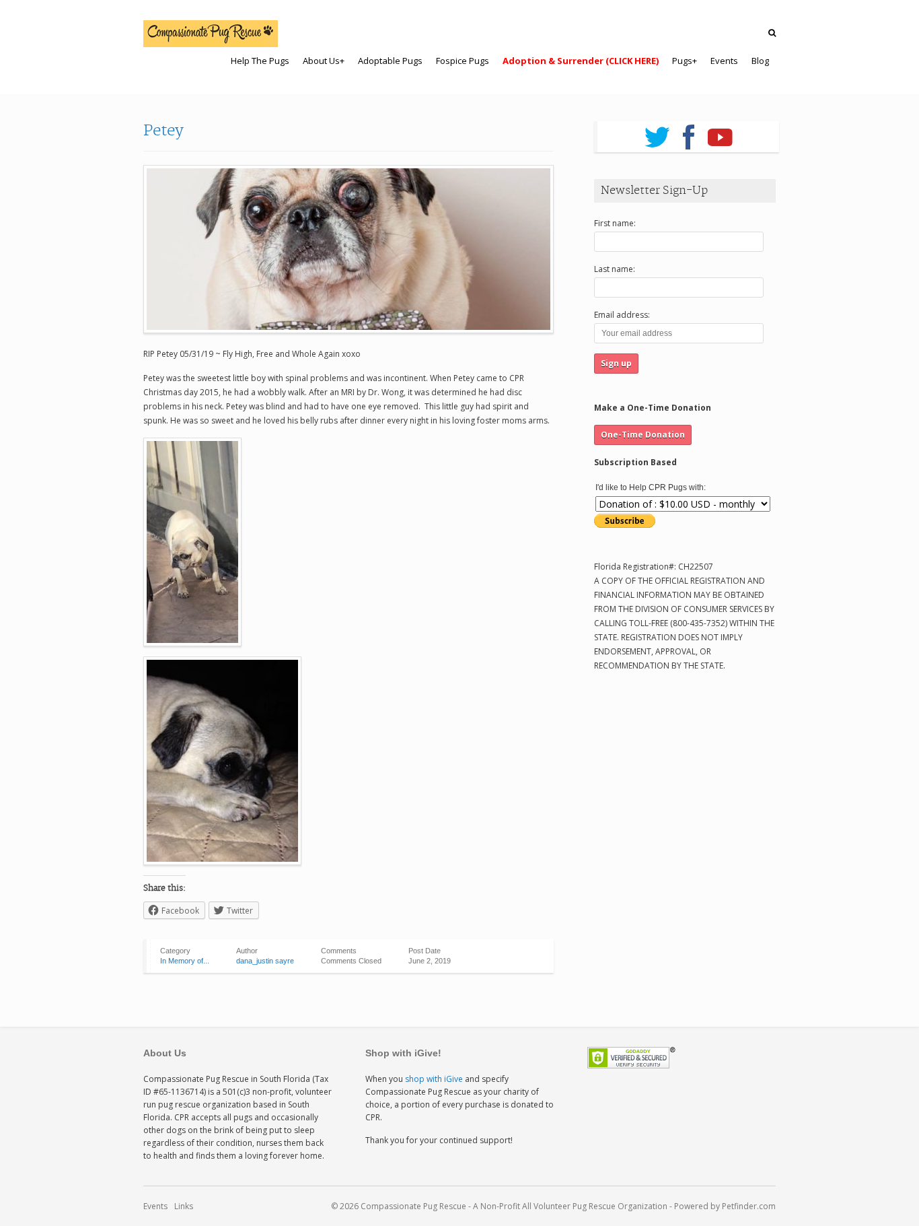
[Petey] (348, 249)
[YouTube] (720, 132)
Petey (163, 130)
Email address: (622, 314)
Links (183, 1206)
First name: (615, 223)
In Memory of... (184, 961)
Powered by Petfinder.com (725, 1206)
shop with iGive (434, 1079)
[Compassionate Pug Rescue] (210, 33)
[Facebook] (688, 132)
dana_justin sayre (265, 961)
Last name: (614, 269)
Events (155, 1206)
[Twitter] (657, 132)
